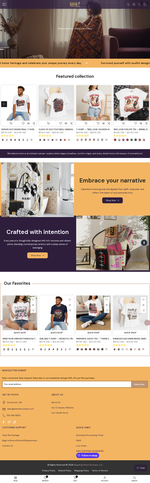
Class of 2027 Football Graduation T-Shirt (62, 129)
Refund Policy (64, 470)
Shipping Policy (81, 470)
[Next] (146, 104)
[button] (144, 242)
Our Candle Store (59, 412)
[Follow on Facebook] (3, 422)
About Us (55, 402)
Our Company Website (62, 407)
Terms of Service (100, 470)
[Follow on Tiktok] (14, 422)
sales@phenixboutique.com (20, 408)
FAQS (78, 440)
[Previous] (4, 104)
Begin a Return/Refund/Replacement (19, 440)
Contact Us (7, 445)
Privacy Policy (48, 470)
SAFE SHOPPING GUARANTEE (90, 451)
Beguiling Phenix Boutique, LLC (88, 464)
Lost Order (81, 445)
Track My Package (10, 435)
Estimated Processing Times (89, 435)
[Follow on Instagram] (9, 422)
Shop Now (111, 200)
